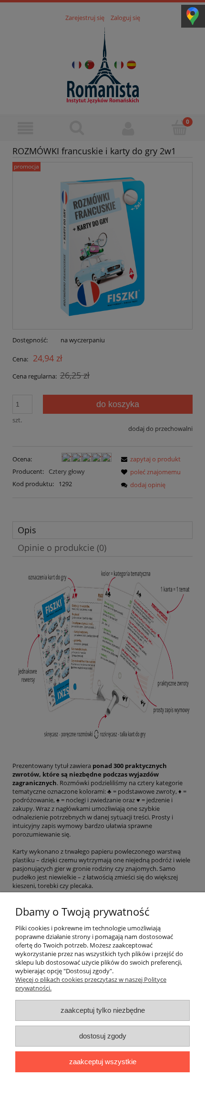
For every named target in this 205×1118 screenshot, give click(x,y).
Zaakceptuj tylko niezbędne (103, 1010)
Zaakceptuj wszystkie (102, 1062)
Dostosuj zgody (102, 1036)
